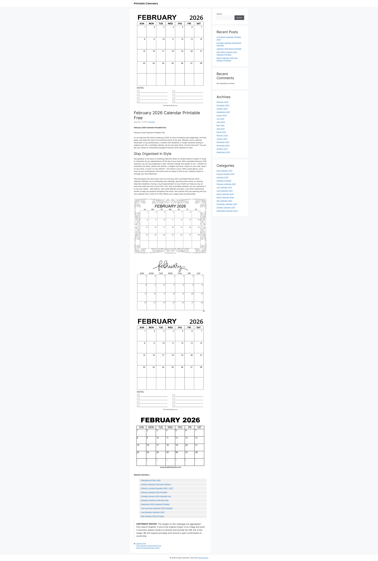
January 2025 (222, 139)
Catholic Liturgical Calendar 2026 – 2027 (157, 488)
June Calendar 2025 (225, 191)
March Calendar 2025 (225, 194)
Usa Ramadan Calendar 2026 (152, 512)
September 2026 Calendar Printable (155, 504)
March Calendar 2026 (225, 197)
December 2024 (223, 142)
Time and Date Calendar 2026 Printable (156, 508)
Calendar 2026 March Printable (229, 49)
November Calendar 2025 (227, 204)
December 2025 (223, 105)
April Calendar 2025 (224, 171)
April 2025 (221, 129)
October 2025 (222, 109)
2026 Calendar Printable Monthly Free (148, 546)
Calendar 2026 (141, 543)
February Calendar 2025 (226, 184)
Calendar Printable (224, 181)
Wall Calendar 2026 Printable (152, 516)
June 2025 (221, 122)
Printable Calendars (146, 3)
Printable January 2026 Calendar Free (156, 496)
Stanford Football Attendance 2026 (147, 548)
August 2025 (222, 115)
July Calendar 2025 (224, 187)
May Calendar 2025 (224, 201)
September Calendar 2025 (227, 211)
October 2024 (222, 149)
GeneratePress (203, 558)
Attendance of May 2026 (151, 480)
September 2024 (223, 152)
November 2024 (223, 145)
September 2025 (223, 112)
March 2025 (221, 132)
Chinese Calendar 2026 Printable (154, 492)
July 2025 (220, 119)
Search (219, 14)
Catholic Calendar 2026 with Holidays (156, 484)
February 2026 (222, 102)
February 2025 (222, 135)
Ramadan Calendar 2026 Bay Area (154, 500)
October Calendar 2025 (226, 207)
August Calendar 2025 (225, 174)
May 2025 (220, 125)
